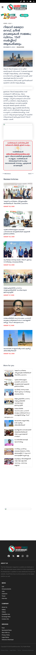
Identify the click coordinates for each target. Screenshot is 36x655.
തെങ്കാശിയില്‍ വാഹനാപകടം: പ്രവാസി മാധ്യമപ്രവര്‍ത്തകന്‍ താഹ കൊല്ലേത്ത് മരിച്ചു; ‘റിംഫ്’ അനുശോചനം (17, 320)
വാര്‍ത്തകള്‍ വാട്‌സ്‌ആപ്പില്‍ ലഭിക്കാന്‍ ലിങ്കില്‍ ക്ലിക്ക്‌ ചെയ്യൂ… (18, 144)
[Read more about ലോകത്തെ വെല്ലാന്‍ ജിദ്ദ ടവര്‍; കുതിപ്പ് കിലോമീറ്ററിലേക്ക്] (18, 338)
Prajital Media (26, 646)
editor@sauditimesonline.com (18, 154)
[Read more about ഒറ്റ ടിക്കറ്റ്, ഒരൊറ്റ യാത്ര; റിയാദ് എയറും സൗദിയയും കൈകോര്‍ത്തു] (18, 249)
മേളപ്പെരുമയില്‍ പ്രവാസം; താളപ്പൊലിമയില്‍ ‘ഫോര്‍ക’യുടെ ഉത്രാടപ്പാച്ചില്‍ (15, 290)
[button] (2, 7)
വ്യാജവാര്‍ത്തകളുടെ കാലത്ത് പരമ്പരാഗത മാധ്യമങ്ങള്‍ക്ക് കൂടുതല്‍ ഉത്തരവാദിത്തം (17, 232)
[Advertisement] (18, 488)
